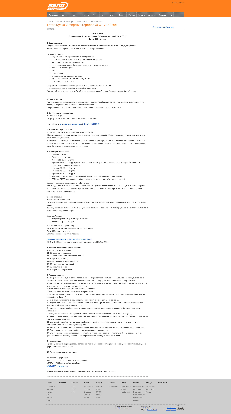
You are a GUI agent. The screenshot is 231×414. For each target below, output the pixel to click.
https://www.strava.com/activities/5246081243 (79, 124)
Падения (87, 389)
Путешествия (138, 397)
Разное (86, 397)
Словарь (162, 15)
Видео (122, 15)
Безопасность (126, 386)
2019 (73, 386)
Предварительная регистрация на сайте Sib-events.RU (69, 239)
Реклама (50, 397)
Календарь (53, 15)
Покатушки (137, 392)
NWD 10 (99, 386)
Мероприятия (138, 389)
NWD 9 (98, 389)
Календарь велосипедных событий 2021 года (83, 21)
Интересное (88, 386)
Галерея (136, 383)
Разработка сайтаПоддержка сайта (171, 409)
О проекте (51, 386)
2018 (73, 389)
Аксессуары (150, 389)
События (58, 21)
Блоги (103, 15)
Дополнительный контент (163, 27)
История (50, 392)
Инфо (49, 400)
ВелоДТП (87, 395)
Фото (95, 15)
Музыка (131, 15)
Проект (49, 383)
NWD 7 (98, 395)
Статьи (113, 15)
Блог (48, 395)
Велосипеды (113, 386)
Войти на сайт (178, 2)
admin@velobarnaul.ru (147, 408)
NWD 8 (98, 392)
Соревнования (138, 386)
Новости (85, 15)
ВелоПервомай (139, 395)
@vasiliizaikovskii (152, 410)
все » (98, 397)
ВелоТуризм (162, 383)
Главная (50, 21)
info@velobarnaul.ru (122, 408)
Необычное (125, 392)
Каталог (112, 383)
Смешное (87, 392)
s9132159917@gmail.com (58, 366)
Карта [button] (64, 15)
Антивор (151, 15)
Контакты (50, 389)
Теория (123, 389)
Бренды (141, 15)
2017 (73, 392)
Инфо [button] (74, 15)
